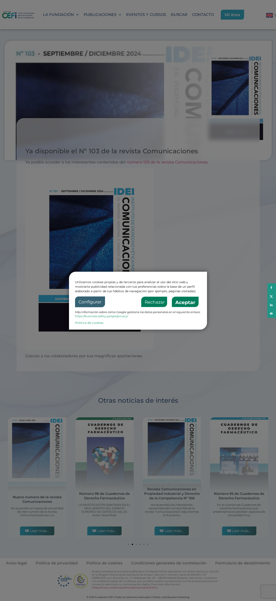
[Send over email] (271, 313)
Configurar (90, 301)
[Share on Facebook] (271, 287)
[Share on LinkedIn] (271, 305)
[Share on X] (271, 296)
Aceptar (185, 302)
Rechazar (155, 301)
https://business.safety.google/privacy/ (101, 316)
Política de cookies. (89, 323)
